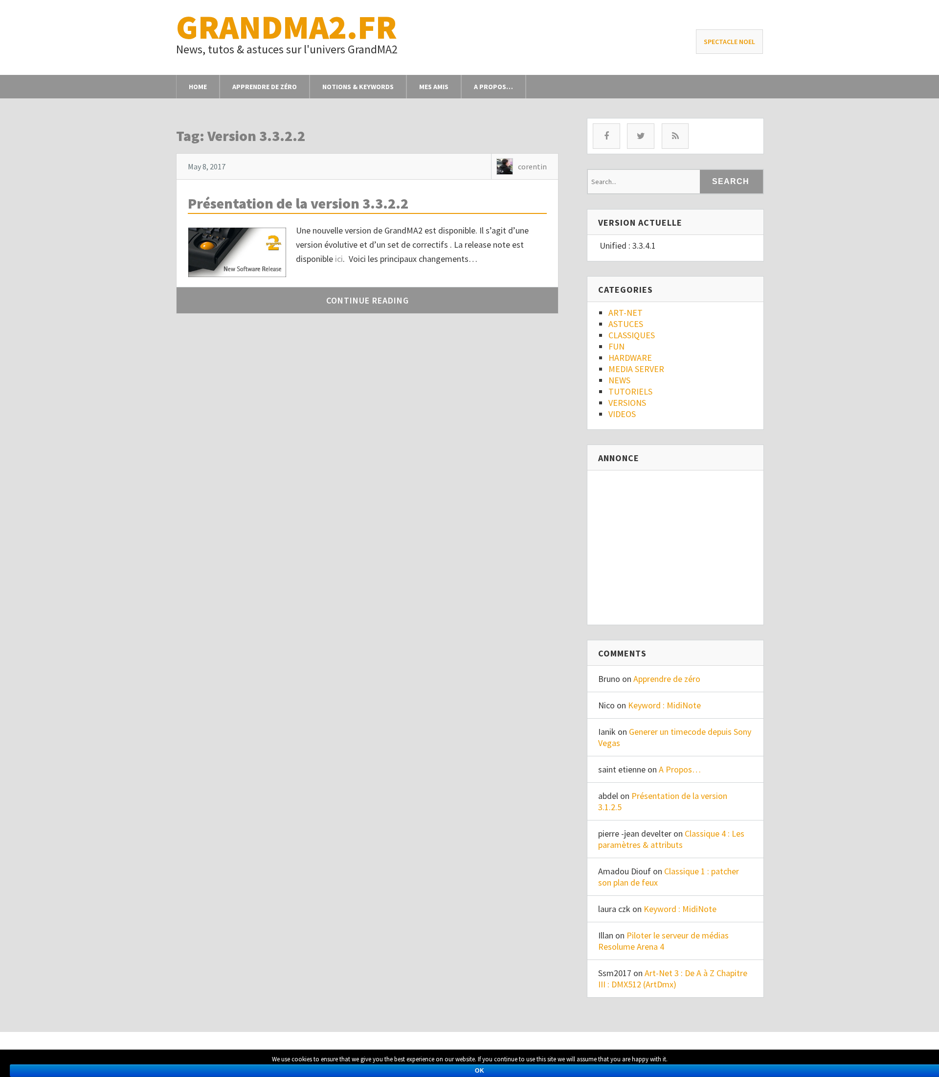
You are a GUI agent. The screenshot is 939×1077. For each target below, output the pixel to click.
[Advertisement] (682, 543)
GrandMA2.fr (286, 26)
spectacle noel (729, 41)
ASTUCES (625, 323)
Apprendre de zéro (264, 86)
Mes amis (433, 86)
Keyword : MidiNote (664, 705)
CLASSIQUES (631, 335)
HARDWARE (630, 357)
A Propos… (493, 86)
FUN (616, 346)
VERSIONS (627, 402)
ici (339, 258)
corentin (532, 166)
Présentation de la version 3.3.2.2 (298, 203)
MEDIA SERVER (636, 369)
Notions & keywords (358, 86)
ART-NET (625, 312)
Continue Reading (367, 300)
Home (198, 86)
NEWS (619, 380)
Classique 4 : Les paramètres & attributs (671, 839)
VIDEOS (622, 414)
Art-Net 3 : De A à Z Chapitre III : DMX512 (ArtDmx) (672, 978)
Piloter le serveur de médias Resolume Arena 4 (663, 941)
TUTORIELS (630, 391)
